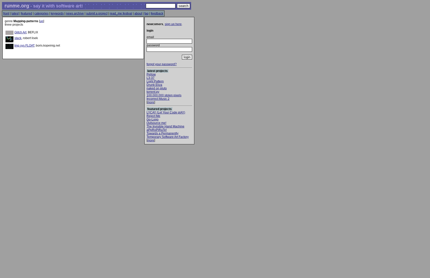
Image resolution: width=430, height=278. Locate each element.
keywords (57, 13)
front (6, 13)
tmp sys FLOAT (24, 45)
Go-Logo (153, 119)
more (150, 102)
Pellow (151, 74)
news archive (75, 13)
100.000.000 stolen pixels (164, 95)
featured (26, 13)
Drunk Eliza (154, 85)
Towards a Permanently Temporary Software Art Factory (168, 135)
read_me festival (121, 13)
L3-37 (151, 78)
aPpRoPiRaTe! (157, 130)
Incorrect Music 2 (158, 99)
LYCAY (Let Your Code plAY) (166, 112)
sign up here (173, 24)
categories (41, 13)
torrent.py (153, 92)
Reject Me (153, 116)
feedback (157, 13)
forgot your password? (162, 64)
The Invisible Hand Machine (165, 126)
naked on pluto (157, 88)
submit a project (97, 13)
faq (146, 13)
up (41, 21)
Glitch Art (20, 32)
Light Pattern (155, 81)
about (138, 13)
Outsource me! (156, 123)
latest (15, 13)
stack (17, 38)
